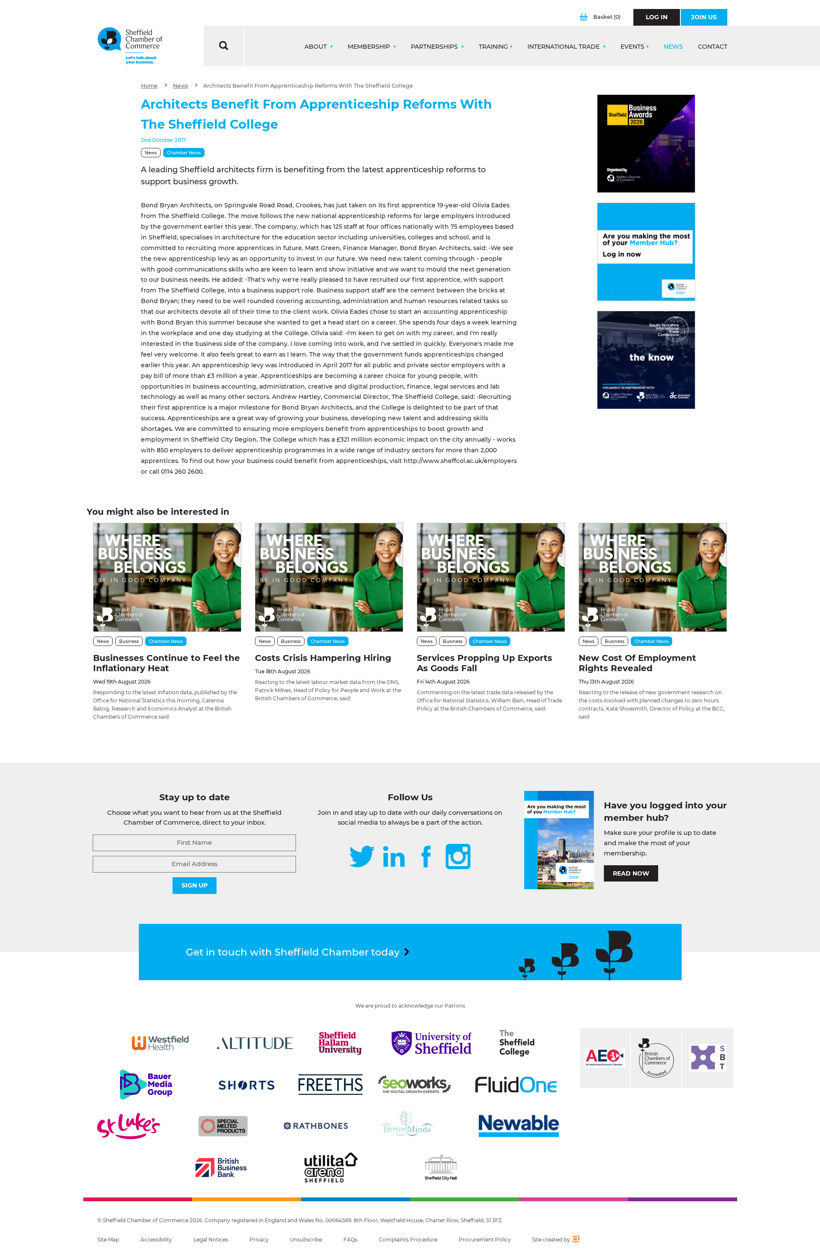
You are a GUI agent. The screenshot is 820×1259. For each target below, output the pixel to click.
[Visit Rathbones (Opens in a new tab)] (316, 1126)
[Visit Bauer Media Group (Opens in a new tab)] (146, 1085)
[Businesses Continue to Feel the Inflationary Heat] (167, 577)
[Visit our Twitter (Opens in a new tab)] (362, 857)
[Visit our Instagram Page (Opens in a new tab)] (458, 857)
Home (149, 86)
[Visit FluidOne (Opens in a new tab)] (516, 1085)
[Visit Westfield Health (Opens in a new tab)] (160, 1043)
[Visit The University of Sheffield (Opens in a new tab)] (432, 1043)
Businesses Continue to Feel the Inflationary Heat (166, 663)
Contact (712, 46)
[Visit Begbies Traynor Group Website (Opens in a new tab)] (656, 1058)
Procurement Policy (485, 1239)
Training (493, 46)
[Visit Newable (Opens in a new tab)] (518, 1126)
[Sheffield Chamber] (130, 46)
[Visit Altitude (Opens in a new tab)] (255, 1043)
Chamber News (184, 153)
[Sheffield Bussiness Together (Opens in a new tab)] (707, 1058)
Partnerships (435, 46)
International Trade (564, 46)
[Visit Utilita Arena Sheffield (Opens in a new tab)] (331, 1167)
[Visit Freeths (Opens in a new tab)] (331, 1085)
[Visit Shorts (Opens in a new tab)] (247, 1085)
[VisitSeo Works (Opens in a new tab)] (414, 1085)
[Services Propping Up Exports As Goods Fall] (491, 577)
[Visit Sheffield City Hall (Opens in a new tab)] (441, 1167)
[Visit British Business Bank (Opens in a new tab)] (221, 1167)
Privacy (259, 1239)
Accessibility (156, 1239)
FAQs (350, 1239)
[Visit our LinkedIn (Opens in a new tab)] (393, 857)
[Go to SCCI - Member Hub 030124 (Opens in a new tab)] (646, 252)
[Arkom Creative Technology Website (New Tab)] (575, 1239)
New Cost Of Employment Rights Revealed (637, 663)
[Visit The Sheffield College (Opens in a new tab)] (517, 1043)
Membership (370, 46)
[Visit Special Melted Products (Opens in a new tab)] (223, 1126)
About (316, 46)
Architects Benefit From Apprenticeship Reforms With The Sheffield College (308, 86)
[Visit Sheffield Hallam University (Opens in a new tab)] (340, 1043)
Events (632, 46)
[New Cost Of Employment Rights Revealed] (652, 577)
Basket (607, 17)
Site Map (108, 1239)
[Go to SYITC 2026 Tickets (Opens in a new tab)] (646, 360)
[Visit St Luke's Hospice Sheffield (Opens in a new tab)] (128, 1126)
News (673, 46)
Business (129, 641)
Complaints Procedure (408, 1239)
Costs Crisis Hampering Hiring (323, 658)
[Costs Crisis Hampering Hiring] (329, 577)
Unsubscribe (306, 1239)
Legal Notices (210, 1239)
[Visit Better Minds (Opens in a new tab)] (408, 1126)
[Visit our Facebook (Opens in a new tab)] (426, 857)
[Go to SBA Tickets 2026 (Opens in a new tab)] (646, 143)
